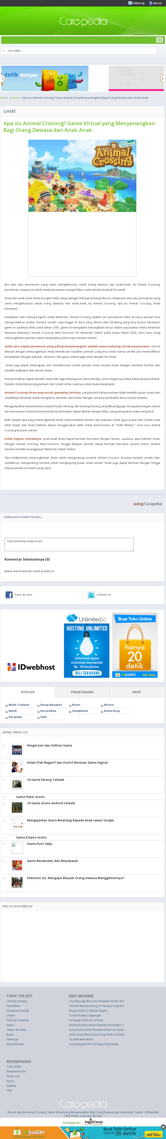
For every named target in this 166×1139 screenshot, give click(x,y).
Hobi (43, 717)
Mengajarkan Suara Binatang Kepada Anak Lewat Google (70, 820)
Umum (10, 1015)
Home (4, 98)
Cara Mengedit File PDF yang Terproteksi (93, 1044)
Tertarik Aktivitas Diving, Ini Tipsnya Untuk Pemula (99, 1006)
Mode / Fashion (19, 705)
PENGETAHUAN (82, 692)
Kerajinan (15, 717)
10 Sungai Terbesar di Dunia (86, 1020)
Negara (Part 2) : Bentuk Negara (88, 1011)
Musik (13, 711)
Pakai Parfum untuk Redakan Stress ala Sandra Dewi (100, 1030)
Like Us (157, 3)
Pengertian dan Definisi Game (49, 745)
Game (15, 98)
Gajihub (11, 1086)
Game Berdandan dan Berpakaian (52, 861)
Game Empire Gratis (31, 837)
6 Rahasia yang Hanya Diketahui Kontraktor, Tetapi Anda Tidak (107, 1025)
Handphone (80, 711)
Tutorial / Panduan (17, 1020)
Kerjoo (10, 1081)
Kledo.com (13, 1076)
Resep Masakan (51, 705)
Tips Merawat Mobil (81, 1039)
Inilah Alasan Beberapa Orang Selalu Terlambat (98, 1034)
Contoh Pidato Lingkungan (85, 1015)
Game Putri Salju (39, 844)
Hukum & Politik (16, 1030)
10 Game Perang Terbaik (45, 780)
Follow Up (138, 3)
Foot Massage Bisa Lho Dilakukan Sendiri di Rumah (100, 1001)
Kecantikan (48, 711)
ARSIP (136, 692)
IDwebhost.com (16, 1071)
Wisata (109, 705)
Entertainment (15, 1044)
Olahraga (12, 1039)
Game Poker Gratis (30, 797)
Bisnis (76, 705)
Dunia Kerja (112, 711)
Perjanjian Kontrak (17, 1011)
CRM (9, 1090)
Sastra (10, 1025)
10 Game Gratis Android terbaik (51, 803)
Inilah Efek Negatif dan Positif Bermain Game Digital (67, 762)
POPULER (28, 692)
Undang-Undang (16, 1001)
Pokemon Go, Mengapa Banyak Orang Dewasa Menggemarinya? (75, 878)
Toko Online (13, 1066)
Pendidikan (13, 1006)
